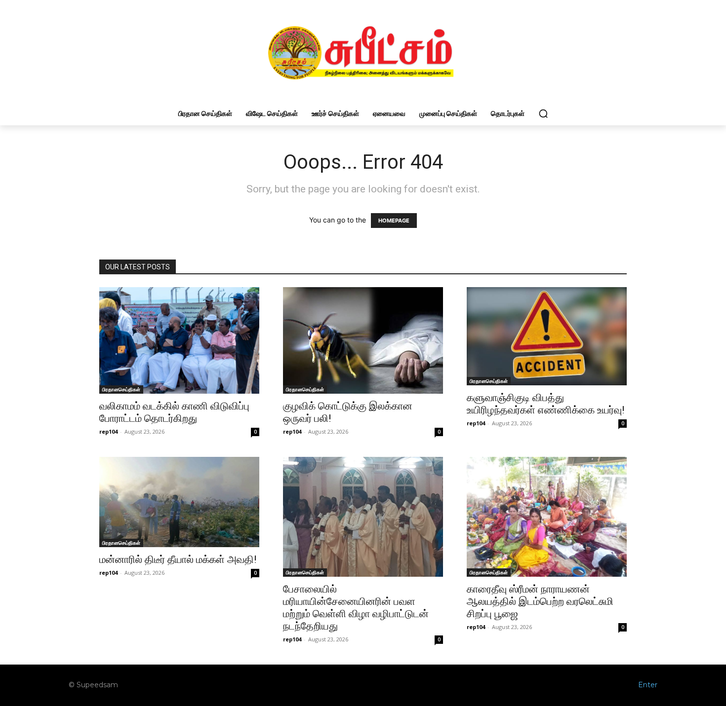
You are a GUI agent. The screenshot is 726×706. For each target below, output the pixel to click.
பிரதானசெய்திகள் (121, 389)
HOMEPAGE (393, 220)
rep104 (108, 431)
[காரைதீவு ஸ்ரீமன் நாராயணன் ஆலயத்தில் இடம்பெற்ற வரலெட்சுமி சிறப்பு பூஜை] (547, 517)
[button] (543, 113)
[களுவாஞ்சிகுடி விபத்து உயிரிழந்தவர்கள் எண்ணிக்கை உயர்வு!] (547, 336)
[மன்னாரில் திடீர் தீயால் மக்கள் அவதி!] (179, 502)
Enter (647, 684)
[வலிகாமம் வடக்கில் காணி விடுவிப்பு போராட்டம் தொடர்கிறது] (179, 340)
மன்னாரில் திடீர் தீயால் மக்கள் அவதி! (177, 559)
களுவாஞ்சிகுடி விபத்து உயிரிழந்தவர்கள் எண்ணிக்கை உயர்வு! (545, 404)
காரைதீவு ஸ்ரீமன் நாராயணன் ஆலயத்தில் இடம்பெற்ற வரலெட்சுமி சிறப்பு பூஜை (540, 601)
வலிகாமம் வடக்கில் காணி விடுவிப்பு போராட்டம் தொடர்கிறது (174, 412)
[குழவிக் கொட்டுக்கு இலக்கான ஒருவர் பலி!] (363, 340)
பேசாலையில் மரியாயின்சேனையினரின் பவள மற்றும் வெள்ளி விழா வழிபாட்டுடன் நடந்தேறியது (356, 607)
